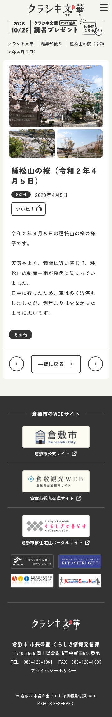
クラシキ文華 (21, 44)
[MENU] (104, 7)
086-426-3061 (38, 662)
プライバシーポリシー (54, 670)
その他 (21, 335)
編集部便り (52, 44)
